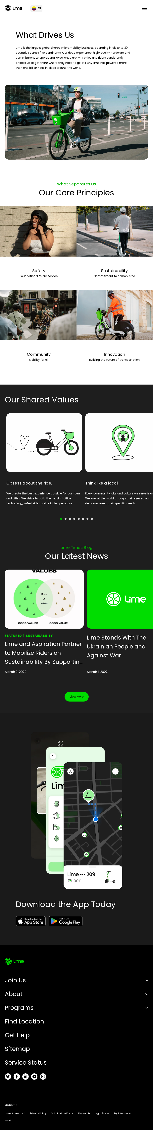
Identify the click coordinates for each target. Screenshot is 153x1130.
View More (77, 697)
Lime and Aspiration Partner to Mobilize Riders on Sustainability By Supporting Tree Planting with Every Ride (44, 653)
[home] (13, 8)
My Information (123, 1113)
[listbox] (76, 462)
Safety (38, 270)
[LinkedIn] (25, 1076)
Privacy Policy (38, 1113)
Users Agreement (15, 1113)
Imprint (9, 1120)
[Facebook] (17, 1076)
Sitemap (17, 1049)
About (14, 994)
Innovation (114, 354)
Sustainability (114, 270)
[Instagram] (43, 1076)
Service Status (26, 1062)
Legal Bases (102, 1113)
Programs (19, 1007)
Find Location (24, 1021)
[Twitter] (8, 1076)
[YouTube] (34, 1076)
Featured (13, 635)
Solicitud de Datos (62, 1113)
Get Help (17, 1035)
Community (39, 354)
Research (84, 1113)
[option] (44, 462)
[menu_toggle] (144, 8)
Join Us (15, 980)
